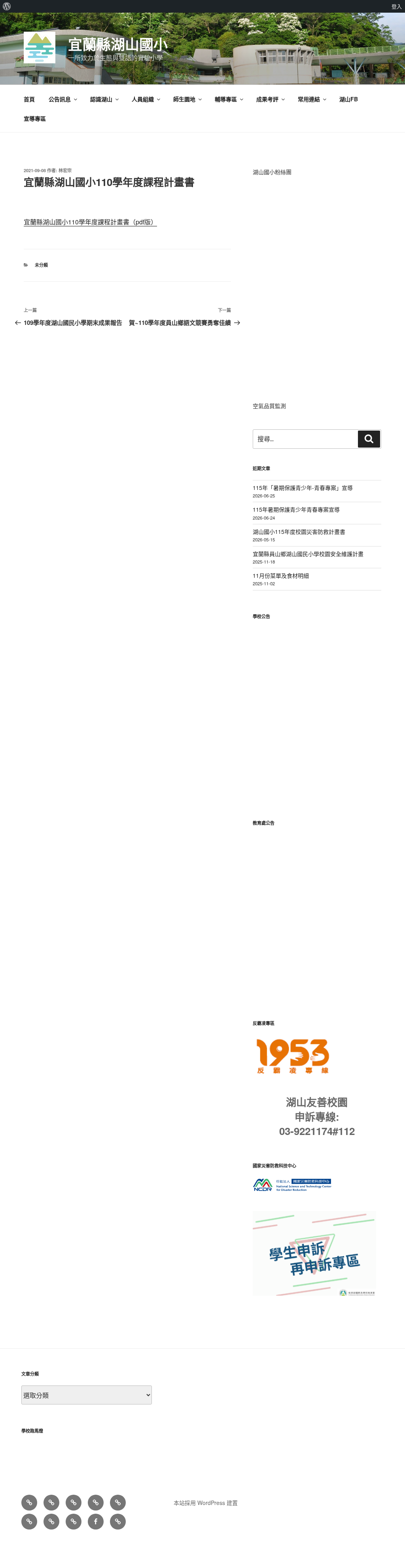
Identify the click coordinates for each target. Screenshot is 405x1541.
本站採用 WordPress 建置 (206, 1503)
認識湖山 (101, 99)
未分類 (41, 265)
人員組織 (143, 99)
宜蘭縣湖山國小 (118, 44)
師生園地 (184, 99)
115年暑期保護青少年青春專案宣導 (296, 509)
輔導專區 (226, 99)
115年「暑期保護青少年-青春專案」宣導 (303, 488)
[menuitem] (7, 6)
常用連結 (309, 99)
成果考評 (267, 99)
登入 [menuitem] (397, 6)
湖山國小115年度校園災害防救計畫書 (299, 531)
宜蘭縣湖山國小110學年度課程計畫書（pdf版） (90, 221)
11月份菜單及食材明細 (281, 575)
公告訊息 (60, 99)
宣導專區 (35, 118)
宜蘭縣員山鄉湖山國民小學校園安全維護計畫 (308, 554)
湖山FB (348, 99)
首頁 (29, 99)
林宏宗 (65, 170)
